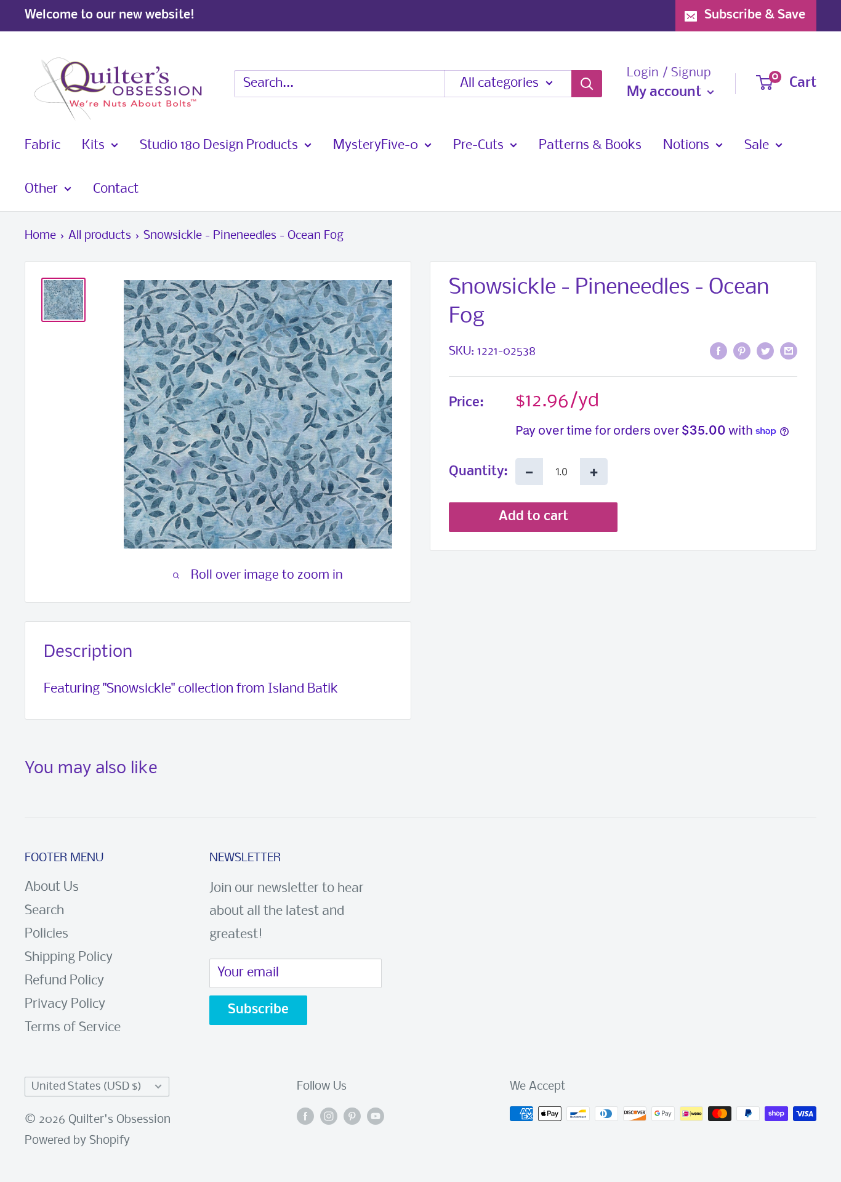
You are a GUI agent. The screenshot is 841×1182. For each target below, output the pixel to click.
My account (665, 92)
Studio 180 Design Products (219, 146)
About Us (52, 887)
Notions (686, 146)
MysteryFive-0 (375, 146)
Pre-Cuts (478, 146)
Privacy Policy (65, 1004)
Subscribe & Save (754, 15)
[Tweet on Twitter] (765, 351)
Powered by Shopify (77, 1141)
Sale (756, 146)
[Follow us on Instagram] (328, 1116)
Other (41, 189)
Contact (116, 189)
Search (44, 911)
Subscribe (258, 1010)
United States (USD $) (86, 1087)
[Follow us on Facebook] (305, 1116)
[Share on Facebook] (718, 351)
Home (40, 236)
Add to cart (533, 517)
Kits (93, 146)
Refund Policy (64, 981)
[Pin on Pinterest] (741, 351)
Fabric (42, 146)
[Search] (586, 83)
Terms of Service (73, 1028)
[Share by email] (788, 351)
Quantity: (478, 472)
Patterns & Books (590, 146)
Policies (46, 934)
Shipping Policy (69, 958)
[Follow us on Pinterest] (352, 1116)
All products (99, 236)
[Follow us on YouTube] (375, 1116)
